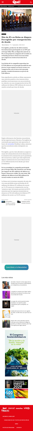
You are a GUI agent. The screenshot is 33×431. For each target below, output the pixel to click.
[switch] (27, 217)
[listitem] (16, 213)
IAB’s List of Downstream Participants (18, 208)
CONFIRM (10, 242)
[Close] (30, 185)
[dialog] (16, 215)
